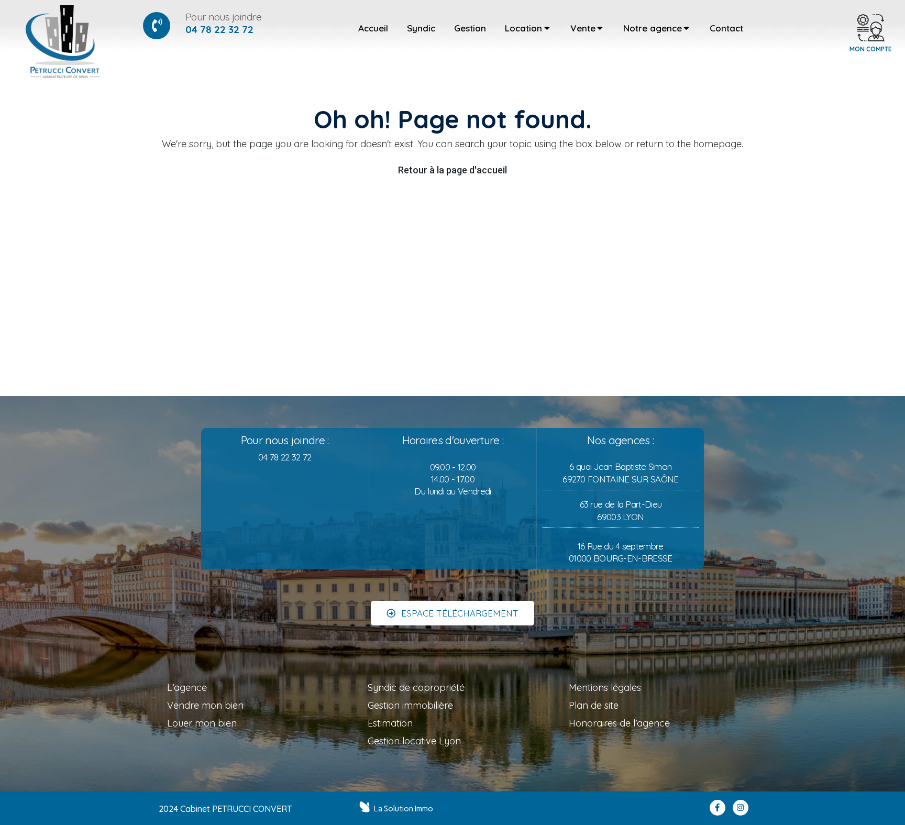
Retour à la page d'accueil (452, 169)
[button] (452, 613)
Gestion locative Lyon (414, 741)
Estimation (390, 723)
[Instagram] (740, 808)
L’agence (187, 687)
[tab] (373, 28)
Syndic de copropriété (416, 687)
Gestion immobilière (410, 705)
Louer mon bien (202, 723)
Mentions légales (605, 687)
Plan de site (594, 705)
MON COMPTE (870, 49)
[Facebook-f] (717, 808)
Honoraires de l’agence (619, 723)
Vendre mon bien (205, 705)
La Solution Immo (403, 808)
